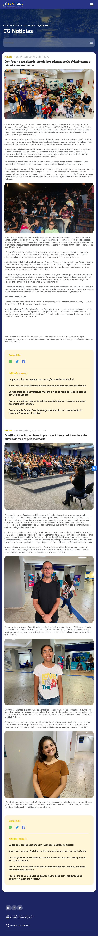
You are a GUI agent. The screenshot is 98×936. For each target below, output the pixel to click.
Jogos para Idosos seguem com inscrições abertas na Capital (41, 379)
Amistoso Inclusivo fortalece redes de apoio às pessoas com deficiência (47, 385)
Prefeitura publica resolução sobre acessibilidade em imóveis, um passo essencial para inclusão (47, 403)
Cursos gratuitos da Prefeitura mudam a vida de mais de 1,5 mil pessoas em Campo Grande (47, 393)
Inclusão (8, 57)
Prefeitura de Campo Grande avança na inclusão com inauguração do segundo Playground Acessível (45, 412)
